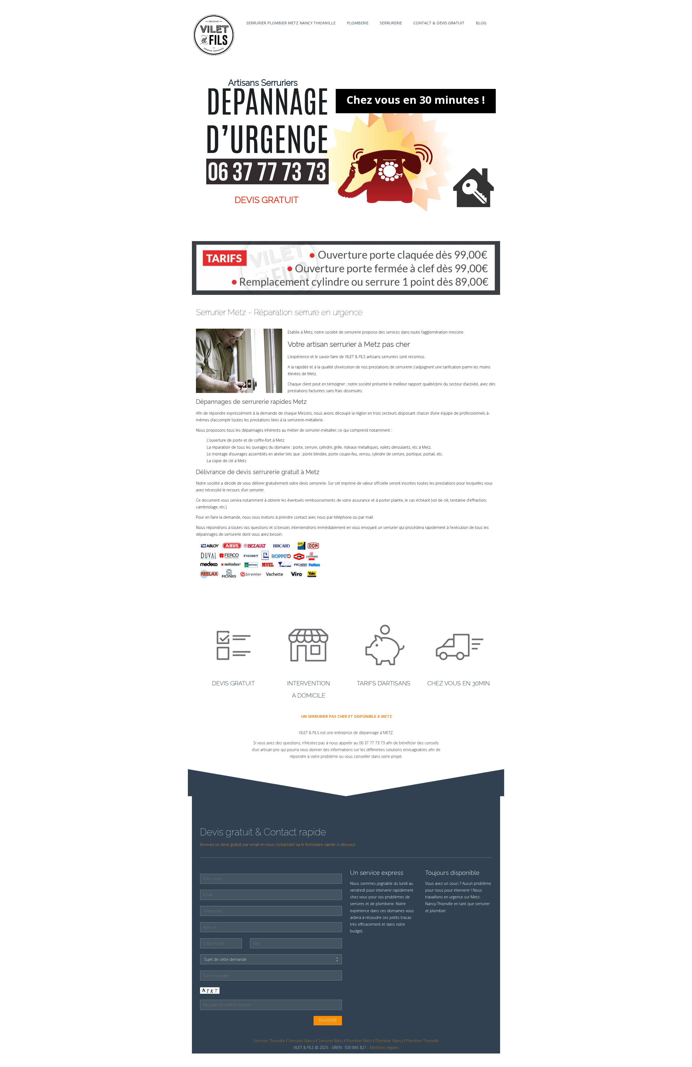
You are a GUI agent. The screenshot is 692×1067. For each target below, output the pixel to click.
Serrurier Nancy (301, 1040)
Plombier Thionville (422, 1040)
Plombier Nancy (389, 1040)
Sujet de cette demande (225, 959)
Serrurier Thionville (269, 1040)
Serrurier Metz (330, 1040)
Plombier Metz (359, 1040)
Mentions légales (384, 1047)
